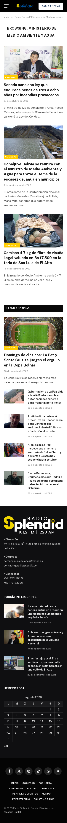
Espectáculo (21, 799)
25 (16, 733)
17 (8, 727)
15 (50, 721)
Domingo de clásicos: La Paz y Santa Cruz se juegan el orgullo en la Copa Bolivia (32, 360)
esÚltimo (11, 77)
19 (25, 727)
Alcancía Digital (12, 812)
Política (33, 788)
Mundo (46, 794)
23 (58, 727)
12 (25, 721)
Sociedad (11, 157)
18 (16, 727)
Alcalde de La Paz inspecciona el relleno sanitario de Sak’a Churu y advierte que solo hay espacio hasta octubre (44, 452)
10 (8, 721)
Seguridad (11, 245)
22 (50, 727)
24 (8, 733)
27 (33, 733)
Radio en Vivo (51, 6)
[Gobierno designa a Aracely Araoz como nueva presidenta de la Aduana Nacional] (14, 637)
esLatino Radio (44, 799)
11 (17, 721)
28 (42, 733)
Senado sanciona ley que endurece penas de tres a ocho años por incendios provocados (31, 90)
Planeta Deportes (25, 794)
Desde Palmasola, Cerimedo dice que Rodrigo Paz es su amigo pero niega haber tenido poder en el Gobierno (45, 481)
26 (25, 733)
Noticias (48, 788)
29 (50, 733)
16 (59, 721)
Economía (45, 783)
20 (33, 727)
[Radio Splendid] (25, 6)
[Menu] (6, 6)
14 (41, 721)
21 (42, 727)
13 (33, 721)
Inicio (15, 783)
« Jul (6, 745)
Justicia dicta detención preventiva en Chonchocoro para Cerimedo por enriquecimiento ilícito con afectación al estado (45, 424)
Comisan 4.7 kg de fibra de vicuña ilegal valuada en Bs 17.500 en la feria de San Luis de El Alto (33, 258)
